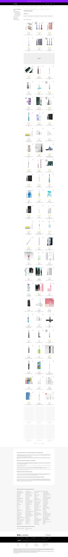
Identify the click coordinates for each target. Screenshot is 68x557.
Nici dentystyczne (15, 18)
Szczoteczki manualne (17, 15)
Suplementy (41, 6)
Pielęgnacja (19, 6)
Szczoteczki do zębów (16, 11)
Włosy (23, 6)
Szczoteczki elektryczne (17, 14)
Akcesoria (36, 6)
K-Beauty (46, 6)
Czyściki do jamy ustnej (16, 19)
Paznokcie (31, 6)
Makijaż (15, 6)
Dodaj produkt (52, 6)
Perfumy (27, 6)
